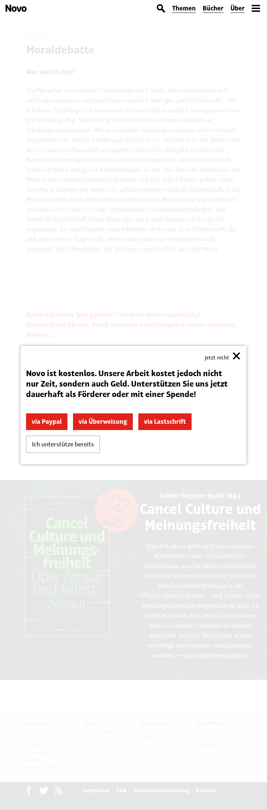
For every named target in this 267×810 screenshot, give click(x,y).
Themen (184, 8)
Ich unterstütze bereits (63, 444)
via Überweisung (103, 422)
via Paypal (47, 422)
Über (237, 8)
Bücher (213, 8)
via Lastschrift (165, 422)
